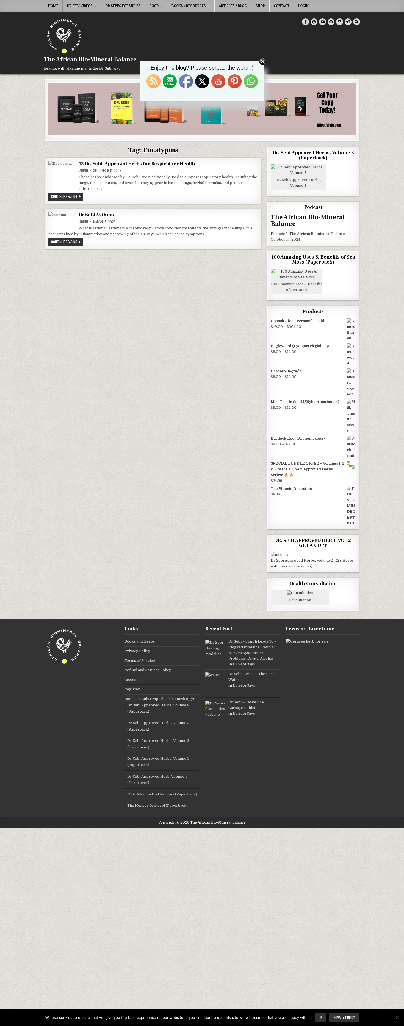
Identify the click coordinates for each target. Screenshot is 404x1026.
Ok (320, 1017)
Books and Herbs (139, 641)
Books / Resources (188, 6)
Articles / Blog (233, 6)
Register (132, 689)
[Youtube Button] (322, 21)
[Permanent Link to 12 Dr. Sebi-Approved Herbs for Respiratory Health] (62, 174)
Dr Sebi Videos (80, 6)
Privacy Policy (137, 651)
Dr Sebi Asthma (96, 215)
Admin (83, 170)
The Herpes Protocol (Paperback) (157, 805)
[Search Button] (356, 21)
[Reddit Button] (331, 21)
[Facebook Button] (305, 21)
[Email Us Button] (339, 21)
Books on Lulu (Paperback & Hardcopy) (159, 699)
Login (303, 6)
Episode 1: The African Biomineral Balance (308, 234)
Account (131, 679)
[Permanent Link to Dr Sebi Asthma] (62, 219)
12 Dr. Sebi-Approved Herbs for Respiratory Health (137, 164)
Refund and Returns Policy (147, 670)
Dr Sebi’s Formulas (123, 6)
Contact (281, 6)
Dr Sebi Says (244, 664)
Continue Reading (67, 196)
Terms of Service (139, 661)
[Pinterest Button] (314, 21)
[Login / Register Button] (348, 21)
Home (53, 6)
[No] (397, 1017)
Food (154, 6)
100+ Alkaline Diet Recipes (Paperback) (162, 794)
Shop (260, 6)
